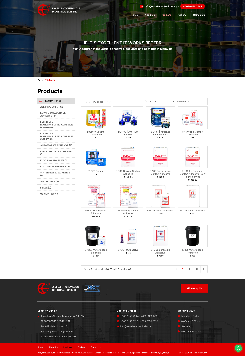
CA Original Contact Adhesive (192, 133)
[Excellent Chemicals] (58, 10)
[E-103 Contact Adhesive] (160, 196)
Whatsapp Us (194, 288)
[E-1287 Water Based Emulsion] (96, 236)
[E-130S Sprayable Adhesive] (160, 236)
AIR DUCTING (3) (49, 181)
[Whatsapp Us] (238, 348)
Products (166, 14)
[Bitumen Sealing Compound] (96, 118)
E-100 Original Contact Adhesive (128, 172)
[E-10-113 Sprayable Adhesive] (128, 196)
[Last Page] (110, 101)
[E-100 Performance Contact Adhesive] (160, 157)
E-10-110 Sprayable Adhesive (95, 212)
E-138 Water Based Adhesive (192, 251)
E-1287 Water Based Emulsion (96, 251)
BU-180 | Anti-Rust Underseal (128, 133)
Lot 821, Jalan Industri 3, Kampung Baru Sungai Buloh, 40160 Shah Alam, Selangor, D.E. (59, 331)
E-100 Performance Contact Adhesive (160, 172)
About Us (150, 14)
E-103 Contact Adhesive (160, 210)
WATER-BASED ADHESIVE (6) (55, 174)
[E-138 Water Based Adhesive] (192, 236)
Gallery (182, 14)
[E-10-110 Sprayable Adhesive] (96, 196)
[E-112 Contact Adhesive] (192, 196)
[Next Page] (107, 101)
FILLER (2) (45, 187)
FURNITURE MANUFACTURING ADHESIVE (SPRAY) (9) (56, 136)
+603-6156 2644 (129, 316)
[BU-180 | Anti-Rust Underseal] (128, 118)
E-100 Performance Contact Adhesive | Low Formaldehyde (192, 174)
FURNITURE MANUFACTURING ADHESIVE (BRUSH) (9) (56, 124)
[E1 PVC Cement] (96, 157)
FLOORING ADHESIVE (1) (53, 160)
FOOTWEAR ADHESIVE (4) (55, 166)
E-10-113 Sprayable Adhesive (128, 212)
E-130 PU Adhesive (128, 249)
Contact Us (199, 14)
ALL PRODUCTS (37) (51, 106)
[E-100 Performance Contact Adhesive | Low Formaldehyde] (192, 157)
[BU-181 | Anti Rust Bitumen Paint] (160, 118)
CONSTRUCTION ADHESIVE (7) (56, 153)
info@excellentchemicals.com (136, 326)
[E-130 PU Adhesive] (128, 236)
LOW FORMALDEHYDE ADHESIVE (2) (53, 114)
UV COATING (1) (49, 193)
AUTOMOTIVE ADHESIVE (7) (56, 145)
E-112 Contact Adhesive (192, 210)
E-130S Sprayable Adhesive (160, 251)
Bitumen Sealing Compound (95, 133)
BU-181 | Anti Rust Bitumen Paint (160, 133)
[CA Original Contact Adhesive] (192, 118)
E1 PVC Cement (96, 171)
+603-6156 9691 (150, 316)
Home (134, 14)
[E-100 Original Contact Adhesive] (128, 157)
